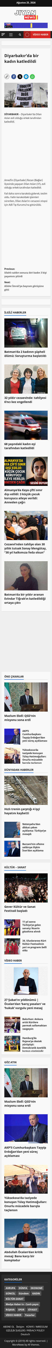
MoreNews (18, 1344)
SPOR (21, 1309)
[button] (3, 34)
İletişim (20, 1326)
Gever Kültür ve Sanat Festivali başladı (20, 909)
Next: (24, 286)
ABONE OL (8, 1326)
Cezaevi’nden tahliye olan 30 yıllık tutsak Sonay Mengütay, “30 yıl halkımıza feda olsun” (25, 548)
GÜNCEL (10, 1293)
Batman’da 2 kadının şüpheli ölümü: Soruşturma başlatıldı (25, 354)
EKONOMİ (36, 1288)
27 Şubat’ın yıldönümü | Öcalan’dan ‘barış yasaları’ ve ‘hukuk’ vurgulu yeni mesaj (24, 1004)
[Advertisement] (26, 150)
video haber (40, 34)
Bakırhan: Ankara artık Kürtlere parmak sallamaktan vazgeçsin (12, 1025)
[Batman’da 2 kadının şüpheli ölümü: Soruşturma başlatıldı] (26, 333)
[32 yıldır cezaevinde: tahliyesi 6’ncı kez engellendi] (26, 379)
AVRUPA (10, 1288)
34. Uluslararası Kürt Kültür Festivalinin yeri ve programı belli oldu (12, 946)
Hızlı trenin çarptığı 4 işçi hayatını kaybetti (22, 811)
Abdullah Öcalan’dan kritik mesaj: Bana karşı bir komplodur (23, 1256)
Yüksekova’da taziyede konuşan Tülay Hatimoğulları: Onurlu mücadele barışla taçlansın (12, 756)
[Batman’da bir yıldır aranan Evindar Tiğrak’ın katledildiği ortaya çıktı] (26, 575)
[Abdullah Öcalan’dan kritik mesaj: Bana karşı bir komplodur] (26, 1233)
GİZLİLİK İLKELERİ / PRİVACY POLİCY (25, 1330)
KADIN (36, 1293)
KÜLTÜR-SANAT (14, 1298)
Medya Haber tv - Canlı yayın (22, 1304)
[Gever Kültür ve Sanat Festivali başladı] (26, 888)
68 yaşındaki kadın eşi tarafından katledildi (20, 446)
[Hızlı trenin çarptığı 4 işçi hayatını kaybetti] (26, 790)
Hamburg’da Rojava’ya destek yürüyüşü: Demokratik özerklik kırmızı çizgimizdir (12, 1044)
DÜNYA (23, 1288)
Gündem (24, 1293)
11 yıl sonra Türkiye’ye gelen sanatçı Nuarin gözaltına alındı (12, 927)
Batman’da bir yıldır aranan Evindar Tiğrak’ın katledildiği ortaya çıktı (25, 599)
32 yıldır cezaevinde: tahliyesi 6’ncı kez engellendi (25, 400)
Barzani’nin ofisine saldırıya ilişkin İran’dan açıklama (12, 849)
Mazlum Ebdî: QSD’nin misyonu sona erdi (20, 718)
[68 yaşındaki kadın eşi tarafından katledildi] (26, 425)
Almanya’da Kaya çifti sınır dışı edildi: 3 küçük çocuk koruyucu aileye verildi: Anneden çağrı (23, 496)
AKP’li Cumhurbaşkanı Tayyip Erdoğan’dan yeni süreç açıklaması (12, 737)
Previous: (25, 272)
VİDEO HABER (13, 1315)
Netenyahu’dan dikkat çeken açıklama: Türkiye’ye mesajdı (12, 830)
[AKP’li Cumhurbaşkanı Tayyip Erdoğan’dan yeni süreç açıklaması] (26, 1128)
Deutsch (25, 1334)
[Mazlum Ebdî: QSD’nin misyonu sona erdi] (26, 697)
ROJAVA (10, 1309)
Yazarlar (30, 1315)
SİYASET (32, 1309)
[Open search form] (20, 34)
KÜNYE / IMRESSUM (37, 1326)
